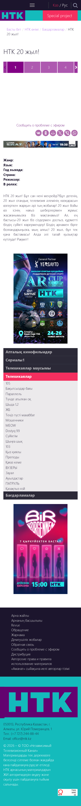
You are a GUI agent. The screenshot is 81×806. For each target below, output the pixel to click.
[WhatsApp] (74, 133)
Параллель (14, 394)
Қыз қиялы (13, 452)
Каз (55, 5)
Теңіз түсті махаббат (20, 415)
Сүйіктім (12, 436)
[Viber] (67, 133)
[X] (60, 133)
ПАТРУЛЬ (12, 483)
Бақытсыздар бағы (19, 388)
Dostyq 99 (13, 430)
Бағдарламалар (53, 29)
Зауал (10, 473)
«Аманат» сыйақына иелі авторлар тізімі (40, 668)
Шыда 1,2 (12, 404)
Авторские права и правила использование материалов (31, 661)
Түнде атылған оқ (18, 399)
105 (8, 383)
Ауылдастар (14, 478)
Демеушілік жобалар (26, 639)
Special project (59, 15)
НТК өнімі (32, 29)
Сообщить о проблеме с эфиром (40, 125)
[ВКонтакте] (38, 133)
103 (8, 446)
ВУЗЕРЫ (11, 467)
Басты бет (14, 29)
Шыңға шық (14, 441)
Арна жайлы (20, 615)
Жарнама (18, 635)
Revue (15, 625)
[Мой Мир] (53, 133)
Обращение (20, 630)
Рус (65, 5)
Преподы (12, 457)
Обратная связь (22, 644)
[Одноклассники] (46, 133)
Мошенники (14, 420)
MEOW (11, 425)
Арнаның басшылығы (26, 620)
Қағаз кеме (14, 462)
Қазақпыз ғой (15, 488)
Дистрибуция (20, 654)
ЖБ (8, 409)
